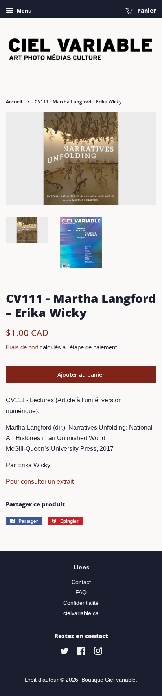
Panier (146, 10)
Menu (23, 10)
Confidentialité (81, 603)
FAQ (81, 592)
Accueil (14, 101)
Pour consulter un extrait (40, 481)
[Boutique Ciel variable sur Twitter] (64, 653)
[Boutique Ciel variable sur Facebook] (81, 653)
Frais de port (22, 347)
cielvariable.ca (81, 613)
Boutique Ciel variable (108, 680)
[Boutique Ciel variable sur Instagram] (98, 653)
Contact (81, 582)
